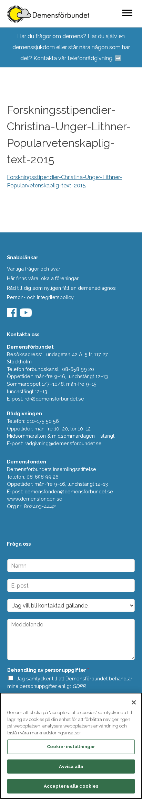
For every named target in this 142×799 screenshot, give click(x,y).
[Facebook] (12, 315)
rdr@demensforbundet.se (54, 399)
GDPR (78, 686)
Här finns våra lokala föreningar (43, 278)
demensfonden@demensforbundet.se (68, 491)
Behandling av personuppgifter (48, 670)
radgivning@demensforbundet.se (63, 443)
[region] (71, 746)
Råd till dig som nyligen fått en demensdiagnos (61, 288)
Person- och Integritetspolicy (40, 297)
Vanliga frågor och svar (33, 269)
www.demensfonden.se (34, 499)
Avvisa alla (71, 766)
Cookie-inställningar (71, 746)
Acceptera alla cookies (71, 786)
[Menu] (127, 12)
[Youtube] (27, 315)
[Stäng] (133, 702)
